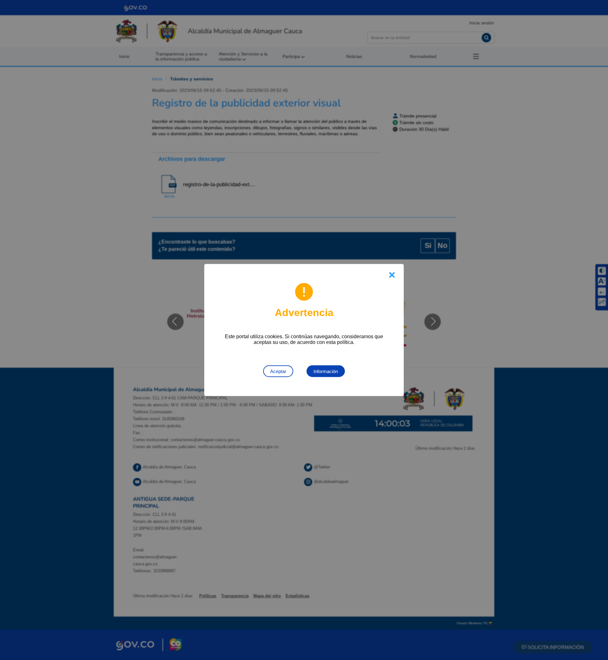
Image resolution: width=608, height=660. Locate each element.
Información (326, 371)
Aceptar (278, 371)
